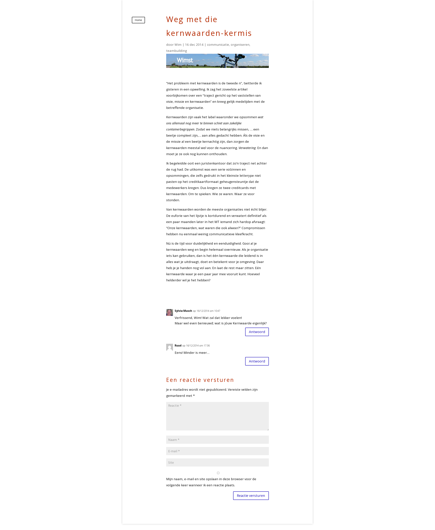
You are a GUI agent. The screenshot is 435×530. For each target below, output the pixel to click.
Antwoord (257, 331)
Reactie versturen (251, 495)
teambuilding (176, 50)
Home (138, 20)
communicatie (218, 44)
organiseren (240, 44)
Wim (178, 44)
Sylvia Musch (183, 311)
